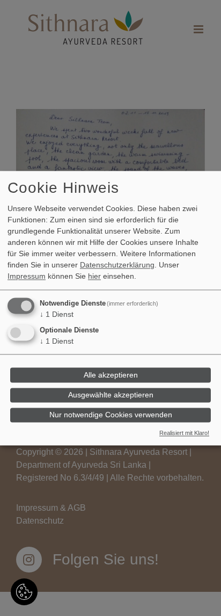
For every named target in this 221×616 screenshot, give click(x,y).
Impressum (27, 276)
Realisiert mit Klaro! (184, 433)
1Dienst (56, 314)
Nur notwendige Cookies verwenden (110, 415)
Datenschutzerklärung (117, 264)
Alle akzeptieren (111, 375)
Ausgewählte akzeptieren (110, 395)
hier (94, 276)
